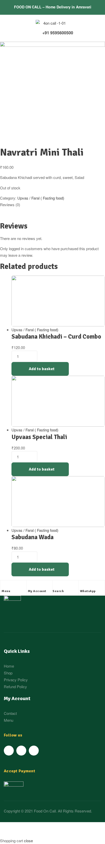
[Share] (35, 827)
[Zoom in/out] (83, 827)
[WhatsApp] (82, 585)
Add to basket (42, 368)
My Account (37, 591)
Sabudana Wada (32, 537)
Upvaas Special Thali (39, 437)
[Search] (55, 585)
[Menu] (4, 585)
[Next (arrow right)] (35, 834)
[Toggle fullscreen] (59, 827)
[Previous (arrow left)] (11, 834)
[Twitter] (21, 751)
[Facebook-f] (9, 751)
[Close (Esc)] (11, 827)
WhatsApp (88, 591)
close (28, 840)
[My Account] (30, 585)
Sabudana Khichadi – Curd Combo (56, 336)
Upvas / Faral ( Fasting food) (40, 198)
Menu (6, 591)
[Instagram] (34, 751)
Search (58, 591)
